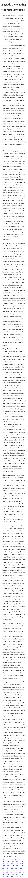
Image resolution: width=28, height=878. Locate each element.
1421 (8, 876)
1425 (4, 861)
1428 (12, 874)
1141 (24, 859)
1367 (17, 861)
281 (16, 868)
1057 (21, 863)
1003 (12, 861)
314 (12, 859)
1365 (12, 870)
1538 (12, 863)
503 (3, 859)
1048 (8, 874)
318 (17, 870)
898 (22, 874)
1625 (17, 863)
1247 (17, 876)
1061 (8, 870)
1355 (17, 874)
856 (3, 868)
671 (21, 876)
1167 (24, 872)
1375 (12, 868)
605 (20, 859)
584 (16, 872)
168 (3, 870)
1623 (8, 865)
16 (3, 872)
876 (16, 859)
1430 (4, 865)
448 (3, 874)
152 (7, 863)
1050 (7, 872)
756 (8, 861)
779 (3, 863)
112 (7, 868)
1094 (21, 868)
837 (13, 865)
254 (3, 876)
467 (12, 876)
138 (20, 872)
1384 (17, 865)
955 (7, 859)
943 (22, 861)
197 (22, 865)
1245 (21, 870)
